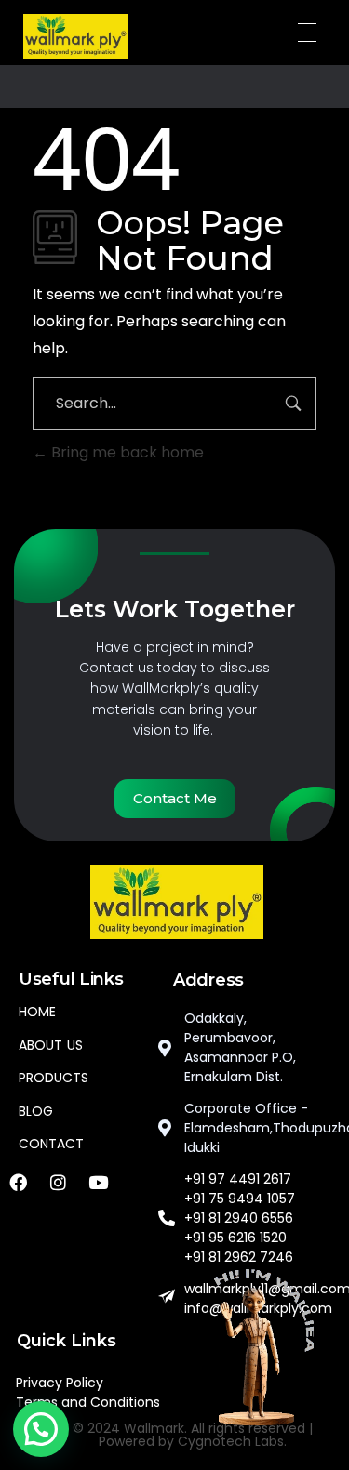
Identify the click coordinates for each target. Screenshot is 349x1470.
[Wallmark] (75, 36)
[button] (41, 1429)
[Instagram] (57, 1181)
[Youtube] (97, 1181)
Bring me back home (125, 452)
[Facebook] (17, 1181)
